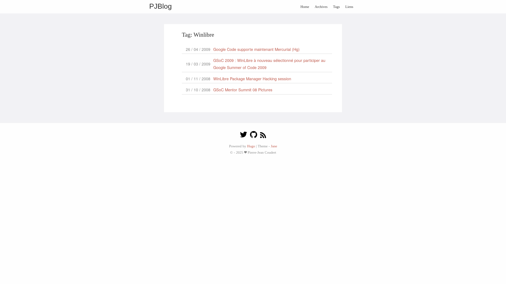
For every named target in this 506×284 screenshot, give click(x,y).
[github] (253, 135)
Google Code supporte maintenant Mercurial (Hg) (256, 49)
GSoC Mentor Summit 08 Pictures (242, 89)
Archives (321, 7)
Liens (349, 7)
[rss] (263, 135)
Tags (336, 7)
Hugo (251, 146)
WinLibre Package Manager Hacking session (252, 78)
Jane (274, 146)
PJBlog (160, 6)
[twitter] (243, 135)
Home (304, 7)
